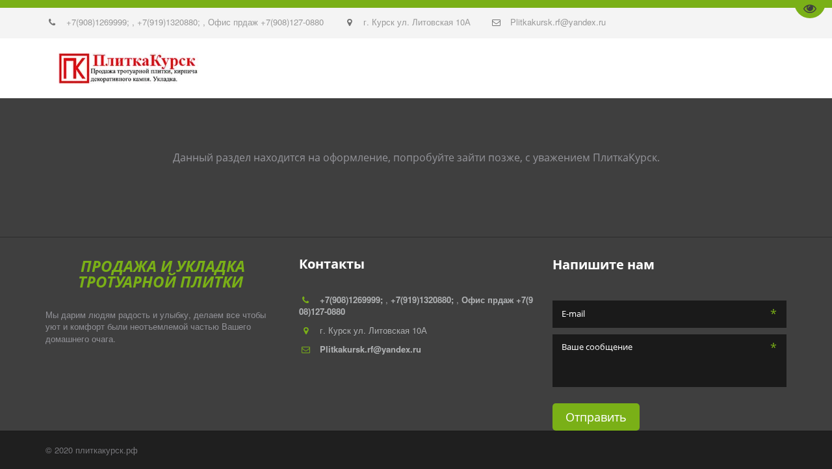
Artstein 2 (684, 68)
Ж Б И (331, 68)
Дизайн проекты (604, 68)
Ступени (202, 68)
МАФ (367, 68)
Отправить (596, 417)
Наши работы (72, 68)
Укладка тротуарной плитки (473, 68)
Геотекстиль (275, 68)
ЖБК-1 (735, 68)
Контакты (144, 68)
